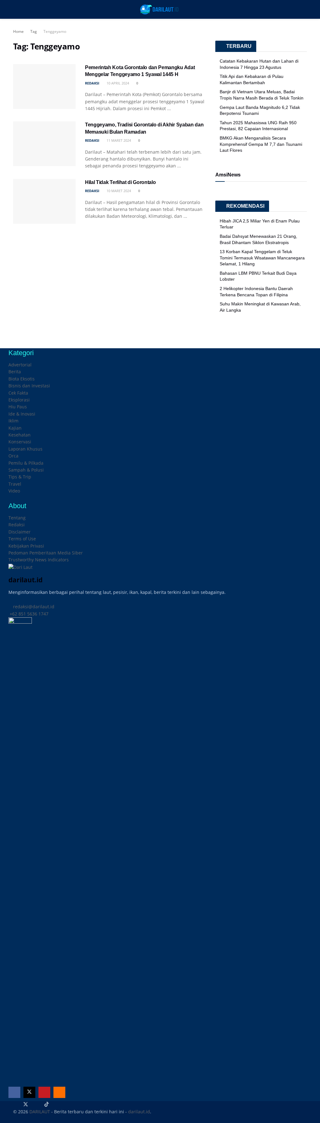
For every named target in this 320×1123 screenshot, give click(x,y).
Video (14, 491)
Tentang (17, 518)
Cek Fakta (18, 393)
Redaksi (16, 525)
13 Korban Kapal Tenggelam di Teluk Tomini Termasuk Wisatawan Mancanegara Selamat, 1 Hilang (262, 257)
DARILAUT (39, 1112)
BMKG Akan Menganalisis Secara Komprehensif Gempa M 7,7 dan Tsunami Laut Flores (261, 144)
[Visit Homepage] (160, 9)
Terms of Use (22, 539)
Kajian (15, 428)
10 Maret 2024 (118, 190)
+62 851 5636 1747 (28, 614)
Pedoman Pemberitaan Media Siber (45, 553)
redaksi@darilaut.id (33, 607)
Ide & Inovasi (21, 414)
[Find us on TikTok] (46, 1104)
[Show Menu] (15, 9)
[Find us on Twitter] (29, 1092)
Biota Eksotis (21, 379)
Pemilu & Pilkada (25, 463)
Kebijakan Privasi (26, 546)
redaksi (92, 83)
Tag (33, 31)
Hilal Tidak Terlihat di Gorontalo (120, 182)
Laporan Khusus (25, 449)
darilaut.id (139, 1112)
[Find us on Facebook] (14, 1092)
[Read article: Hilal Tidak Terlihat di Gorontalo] (44, 201)
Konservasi (19, 442)
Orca (13, 456)
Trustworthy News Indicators (38, 560)
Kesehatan (19, 435)
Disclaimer (19, 532)
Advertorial (20, 365)
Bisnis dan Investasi (29, 386)
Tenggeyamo (54, 31)
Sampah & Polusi (26, 470)
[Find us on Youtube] (44, 1092)
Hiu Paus (17, 407)
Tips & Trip (19, 477)
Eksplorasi (19, 400)
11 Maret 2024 (118, 140)
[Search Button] (304, 9)
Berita (14, 372)
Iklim (13, 421)
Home (18, 31)
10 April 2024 (117, 83)
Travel (14, 484)
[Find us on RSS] (59, 1092)
